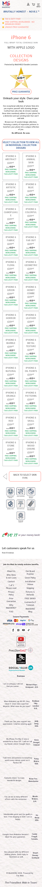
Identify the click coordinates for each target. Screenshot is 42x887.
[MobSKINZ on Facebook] (13, 630)
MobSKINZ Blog (30, 610)
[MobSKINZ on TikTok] (28, 630)
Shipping (30, 588)
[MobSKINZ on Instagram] (18, 630)
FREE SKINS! (30, 598)
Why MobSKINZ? (11, 606)
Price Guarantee (11, 600)
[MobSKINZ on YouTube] (23, 630)
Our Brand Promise (30, 572)
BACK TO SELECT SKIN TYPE (25, 476)
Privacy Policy (11, 593)
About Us (11, 571)
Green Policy (30, 577)
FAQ (11, 611)
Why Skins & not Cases (11, 576)
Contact (11, 581)
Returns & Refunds (30, 593)
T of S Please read (11, 586)
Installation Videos (30, 583)
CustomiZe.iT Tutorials (30, 603)
